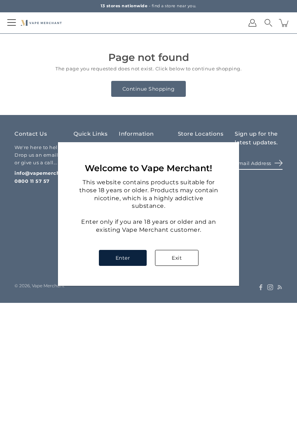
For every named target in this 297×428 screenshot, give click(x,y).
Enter (123, 258)
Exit (177, 258)
